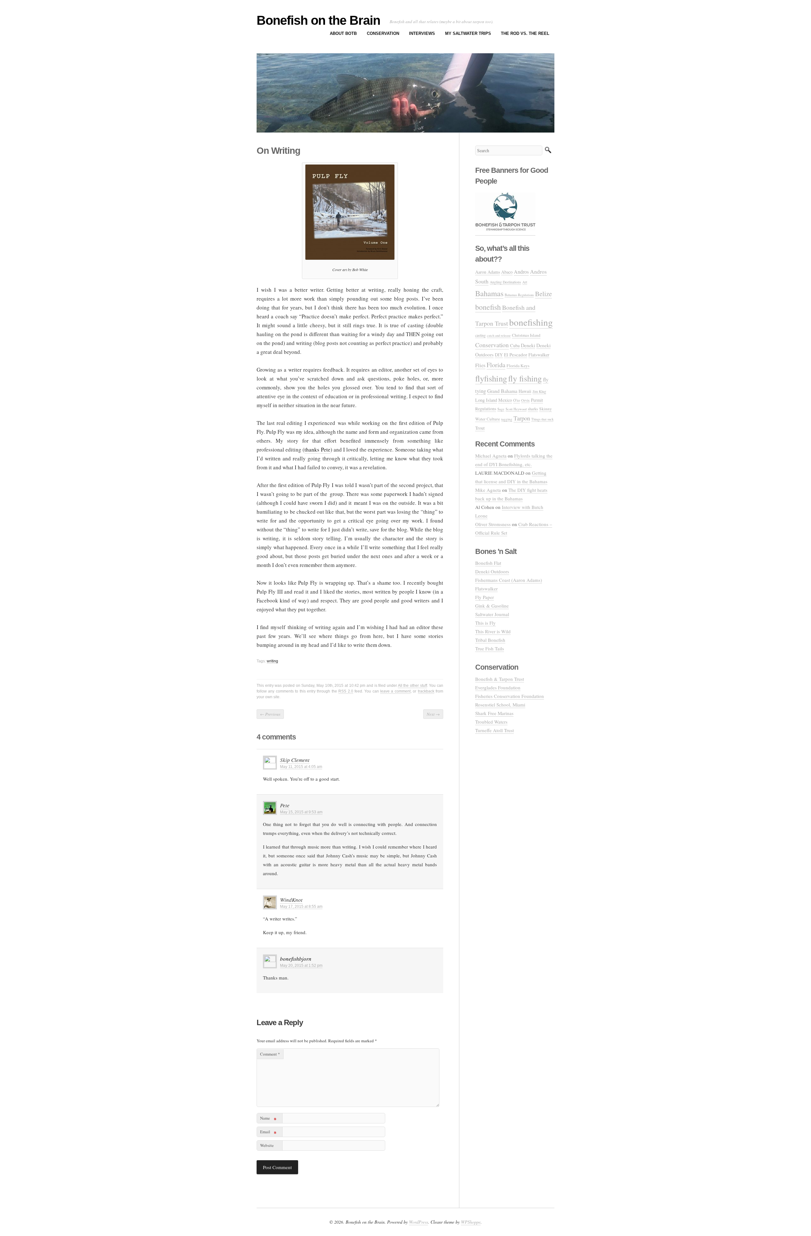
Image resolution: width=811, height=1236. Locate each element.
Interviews (422, 33)
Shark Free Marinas (494, 713)
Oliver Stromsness (493, 524)
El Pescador (515, 354)
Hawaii (525, 391)
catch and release (499, 335)
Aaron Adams (487, 272)
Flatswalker (538, 355)
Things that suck (542, 419)
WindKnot (291, 899)
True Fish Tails (489, 648)
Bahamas (489, 293)
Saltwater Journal (492, 614)
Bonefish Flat (488, 563)
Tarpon (522, 418)
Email (268, 1133)
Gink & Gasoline (492, 605)
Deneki (528, 345)
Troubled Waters (491, 722)
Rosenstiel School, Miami (500, 704)
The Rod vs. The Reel (525, 33)
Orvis (525, 400)
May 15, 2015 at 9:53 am (301, 812)
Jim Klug (539, 391)
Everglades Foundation (497, 687)
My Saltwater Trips (468, 33)
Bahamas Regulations (519, 294)
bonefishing (531, 322)
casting (480, 335)
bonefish (488, 307)
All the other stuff (412, 685)
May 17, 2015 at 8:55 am (301, 906)
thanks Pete (317, 449)
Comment (270, 1054)
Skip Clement (295, 760)
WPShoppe (471, 1222)
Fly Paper (484, 597)
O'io (516, 400)
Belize (543, 293)
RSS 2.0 (345, 691)
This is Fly (485, 623)
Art (524, 282)
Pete (285, 805)
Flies (480, 365)
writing (272, 661)
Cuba (515, 345)
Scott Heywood (516, 409)
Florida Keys (518, 365)
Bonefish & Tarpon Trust (499, 679)
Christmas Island (526, 335)
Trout (480, 428)
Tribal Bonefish (490, 640)
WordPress (418, 1222)
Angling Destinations (505, 282)
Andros (521, 271)
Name (268, 1119)
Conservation (383, 33)
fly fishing (525, 378)
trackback (426, 691)
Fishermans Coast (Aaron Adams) (508, 580)
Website (267, 1145)
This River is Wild (493, 631)
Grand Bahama (502, 390)
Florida (496, 365)
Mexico (505, 400)
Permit (537, 400)
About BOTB (343, 33)
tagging (506, 419)
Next (433, 714)
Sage (500, 409)
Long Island (486, 400)
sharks (533, 409)
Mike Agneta (488, 490)
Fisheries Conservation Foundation (509, 696)
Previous (270, 714)
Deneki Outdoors (492, 571)
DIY (499, 355)
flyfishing (491, 378)
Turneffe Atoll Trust (494, 730)
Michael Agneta (491, 455)
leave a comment (395, 691)
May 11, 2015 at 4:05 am (301, 766)
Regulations (485, 409)
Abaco (507, 272)
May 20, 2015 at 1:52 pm (301, 965)
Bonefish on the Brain (318, 20)
